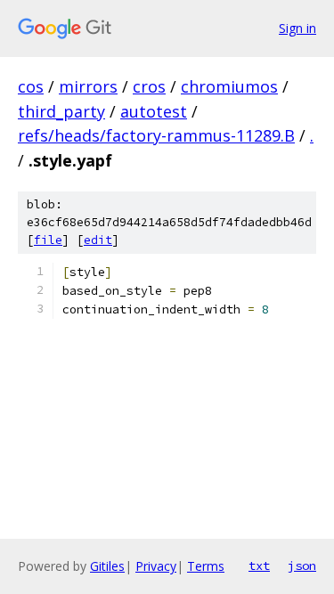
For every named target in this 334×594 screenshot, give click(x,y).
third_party (61, 111)
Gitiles (107, 565)
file (48, 240)
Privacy (155, 565)
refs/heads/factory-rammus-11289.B (156, 135)
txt (259, 565)
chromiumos (229, 86)
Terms (205, 565)
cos (31, 86)
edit (98, 240)
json (302, 565)
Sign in (297, 28)
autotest (153, 111)
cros (149, 86)
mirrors (88, 86)
